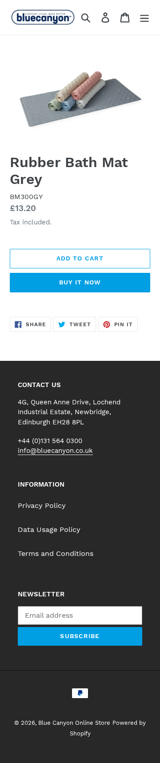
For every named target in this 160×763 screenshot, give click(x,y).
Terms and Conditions (55, 553)
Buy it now (80, 282)
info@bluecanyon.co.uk (55, 451)
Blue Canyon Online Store (74, 722)
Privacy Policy (42, 505)
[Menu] (144, 18)
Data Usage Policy (49, 529)
